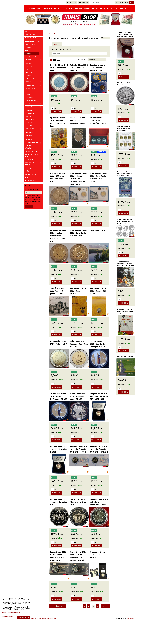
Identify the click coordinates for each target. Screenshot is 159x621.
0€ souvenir (68, 8)
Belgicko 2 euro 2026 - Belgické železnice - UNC (59, 502)
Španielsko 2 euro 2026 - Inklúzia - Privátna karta (97, 68)
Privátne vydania (31, 160)
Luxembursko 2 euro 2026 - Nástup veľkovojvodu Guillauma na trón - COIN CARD (78, 178)
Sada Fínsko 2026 (97, 230)
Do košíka (57, 111)
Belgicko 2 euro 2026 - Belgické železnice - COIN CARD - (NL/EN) (99, 449)
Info (121, 8)
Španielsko (30, 129)
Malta (28, 104)
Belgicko (29, 63)
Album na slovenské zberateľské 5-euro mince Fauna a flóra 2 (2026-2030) (125, 263)
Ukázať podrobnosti (7, 616)
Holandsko (30, 85)
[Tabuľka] (58, 60)
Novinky (32, 8)
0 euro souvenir (31, 151)
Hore (52, 606)
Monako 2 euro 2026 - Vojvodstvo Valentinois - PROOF (99, 502)
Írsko (28, 91)
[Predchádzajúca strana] (84, 606)
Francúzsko (30, 79)
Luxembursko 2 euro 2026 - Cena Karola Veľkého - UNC (78, 233)
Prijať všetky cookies (23, 617)
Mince (39, 8)
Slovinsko (29, 123)
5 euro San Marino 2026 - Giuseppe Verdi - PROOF (77, 396)
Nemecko (29, 110)
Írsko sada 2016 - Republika (125, 356)
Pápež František (31, 38)
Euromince (48, 8)
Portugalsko (30, 113)
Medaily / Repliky (31, 174)
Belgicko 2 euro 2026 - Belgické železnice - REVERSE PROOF (99, 396)
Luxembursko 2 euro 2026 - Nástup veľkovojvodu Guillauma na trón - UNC (58, 235)
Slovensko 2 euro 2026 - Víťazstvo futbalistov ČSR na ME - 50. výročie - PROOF (125, 34)
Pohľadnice (29, 177)
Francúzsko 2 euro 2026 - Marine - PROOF (97, 555)
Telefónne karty (31, 180)
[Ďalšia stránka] (108, 606)
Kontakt (128, 8)
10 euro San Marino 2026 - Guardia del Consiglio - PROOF (98, 344)
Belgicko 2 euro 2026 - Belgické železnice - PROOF (59, 449)
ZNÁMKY (28, 171)
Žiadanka (114, 8)
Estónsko (29, 72)
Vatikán (29, 135)
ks (55, 108)
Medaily (95, 8)
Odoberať (29, 207)
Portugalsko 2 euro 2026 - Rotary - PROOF (78, 291)
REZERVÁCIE (104, 8)
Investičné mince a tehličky (31, 144)
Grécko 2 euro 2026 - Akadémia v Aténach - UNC (78, 502)
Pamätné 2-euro (31, 57)
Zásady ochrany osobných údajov (46, 618)
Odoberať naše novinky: (32, 189)
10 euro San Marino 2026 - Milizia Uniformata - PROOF (58, 396)
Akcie (27, 32)
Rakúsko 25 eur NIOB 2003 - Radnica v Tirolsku (79, 68)
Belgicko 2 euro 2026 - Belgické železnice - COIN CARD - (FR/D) (79, 449)
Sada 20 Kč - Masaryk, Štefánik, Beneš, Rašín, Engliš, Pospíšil (124, 128)
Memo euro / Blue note (31, 155)
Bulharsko (30, 66)
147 (103, 606)
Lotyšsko (29, 97)
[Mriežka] (50, 60)
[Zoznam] (54, 60)
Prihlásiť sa (72, 2)
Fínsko (28, 76)
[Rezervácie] (79, 26)
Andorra (29, 60)
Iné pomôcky (29, 168)
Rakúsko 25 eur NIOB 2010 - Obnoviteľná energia (59, 68)
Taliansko (29, 132)
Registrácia (84, 2)
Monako (29, 107)
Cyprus (28, 69)
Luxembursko (31, 101)
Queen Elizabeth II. (32, 41)
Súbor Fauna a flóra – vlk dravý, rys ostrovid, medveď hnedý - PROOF (125, 221)
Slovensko (30, 126)
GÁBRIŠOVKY (29, 148)
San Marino (30, 119)
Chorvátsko (30, 88)
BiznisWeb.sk (130, 618)
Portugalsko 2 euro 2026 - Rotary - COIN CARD (98, 291)
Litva (28, 94)
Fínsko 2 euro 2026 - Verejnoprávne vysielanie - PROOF (78, 120)
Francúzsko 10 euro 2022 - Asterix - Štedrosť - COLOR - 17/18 (125, 311)
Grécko (28, 82)
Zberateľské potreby (82, 8)
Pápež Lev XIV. (30, 35)
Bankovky (57, 8)
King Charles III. (31, 44)
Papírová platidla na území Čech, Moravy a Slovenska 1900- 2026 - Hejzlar (125, 173)
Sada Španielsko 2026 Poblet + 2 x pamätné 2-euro (57, 291)
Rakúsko (29, 116)
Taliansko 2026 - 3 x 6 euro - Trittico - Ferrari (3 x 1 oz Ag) (99, 120)
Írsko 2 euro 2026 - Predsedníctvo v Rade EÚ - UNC (79, 344)
